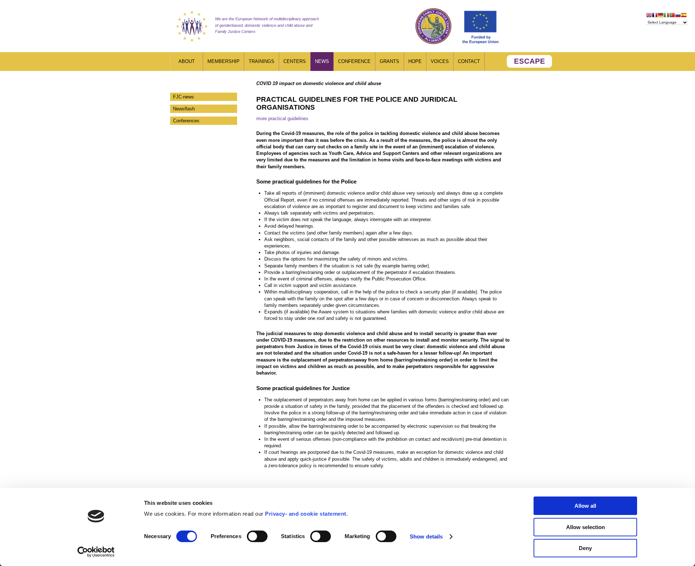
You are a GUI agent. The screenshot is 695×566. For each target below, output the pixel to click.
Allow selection (585, 527)
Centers (294, 61)
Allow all (585, 506)
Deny (585, 548)
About (186, 61)
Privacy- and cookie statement (305, 514)
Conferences (186, 120)
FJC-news (183, 97)
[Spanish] (684, 15)
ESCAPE (529, 61)
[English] (649, 15)
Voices (440, 61)
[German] (661, 15)
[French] (655, 15)
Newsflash (184, 108)
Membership (223, 61)
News (322, 61)
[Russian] (678, 15)
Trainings (261, 61)
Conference (354, 61)
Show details (426, 536)
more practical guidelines (282, 118)
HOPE (415, 61)
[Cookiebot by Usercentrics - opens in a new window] (96, 551)
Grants (389, 61)
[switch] (257, 536)
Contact (469, 61)
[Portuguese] (672, 15)
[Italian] (666, 15)
